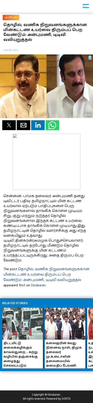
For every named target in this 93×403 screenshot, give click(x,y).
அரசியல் (11, 17)
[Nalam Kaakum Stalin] (46, 188)
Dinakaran (38, 285)
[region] (36, 379)
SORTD (66, 399)
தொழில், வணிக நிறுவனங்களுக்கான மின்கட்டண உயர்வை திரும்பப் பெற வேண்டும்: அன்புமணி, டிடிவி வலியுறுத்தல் (46, 274)
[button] (9, 125)
